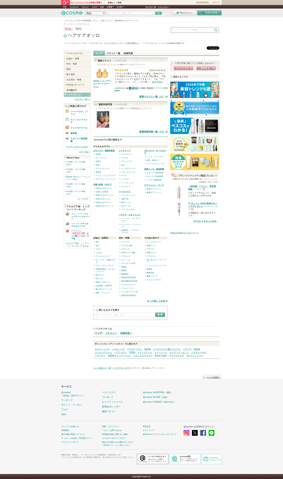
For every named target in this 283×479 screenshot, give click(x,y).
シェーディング (127, 183)
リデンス (187, 349)
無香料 (124, 270)
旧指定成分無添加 (128, 295)
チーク (124, 175)
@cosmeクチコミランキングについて (159, 434)
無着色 (124, 267)
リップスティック (128, 168)
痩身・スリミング (103, 293)
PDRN (132, 352)
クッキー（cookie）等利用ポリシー (77, 438)
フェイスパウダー (128, 209)
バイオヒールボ (198, 352)
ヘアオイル (151, 256)
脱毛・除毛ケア (153, 160)
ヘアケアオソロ (84, 35)
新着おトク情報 (115, 2)
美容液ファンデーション (119, 355)
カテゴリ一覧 (150, 7)
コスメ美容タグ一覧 (102, 368)
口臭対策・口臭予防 (104, 286)
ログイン (216, 2)
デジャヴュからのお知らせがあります (78, 233)
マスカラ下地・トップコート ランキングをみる (77, 244)
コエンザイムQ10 (128, 263)
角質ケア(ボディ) (103, 282)
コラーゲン (125, 242)
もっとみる (83, 198)
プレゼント (107, 397)
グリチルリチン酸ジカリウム (167, 349)
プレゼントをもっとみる (205, 221)
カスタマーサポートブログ (114, 438)
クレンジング (101, 158)
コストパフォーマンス (105, 265)
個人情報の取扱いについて (73, 434)
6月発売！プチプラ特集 (75, 184)
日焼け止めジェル (103, 199)
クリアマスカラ (176, 355)
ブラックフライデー (143, 355)
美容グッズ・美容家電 (154, 169)
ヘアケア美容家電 (154, 180)
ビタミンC (125, 249)
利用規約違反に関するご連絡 (115, 434)
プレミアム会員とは (70, 426)
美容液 (98, 172)
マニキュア (125, 186)
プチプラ (150, 249)
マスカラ (124, 158)
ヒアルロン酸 (126, 245)
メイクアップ (125, 150)
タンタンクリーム (103, 352)
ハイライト (125, 179)
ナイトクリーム (144, 352)
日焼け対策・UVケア (102, 184)
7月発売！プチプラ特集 (75, 169)
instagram (186, 433)
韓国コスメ (151, 253)
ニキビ (98, 249)
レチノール (125, 260)
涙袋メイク (151, 245)
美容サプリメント (154, 189)
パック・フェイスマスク (105, 175)
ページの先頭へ (213, 377)
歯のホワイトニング (104, 289)
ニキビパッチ (118, 349)
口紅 (123, 165)
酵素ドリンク (152, 276)
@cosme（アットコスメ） (154, 368)
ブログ (94, 7)
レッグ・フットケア (155, 157)
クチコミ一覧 (113, 53)
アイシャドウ (126, 161)
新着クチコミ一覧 (152, 96)
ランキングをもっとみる (77, 147)
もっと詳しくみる (156, 301)
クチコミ (111, 333)
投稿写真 (128, 53)
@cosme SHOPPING (157, 392)
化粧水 (98, 161)
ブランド (85, 7)
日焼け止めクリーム (104, 188)
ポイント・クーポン (71, 404)
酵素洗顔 (150, 273)
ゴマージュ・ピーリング (105, 179)
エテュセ (75, 223)
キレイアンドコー (194, 355)
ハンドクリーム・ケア (156, 164)
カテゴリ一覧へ (82, 99)
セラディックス (102, 349)
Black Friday (161, 355)
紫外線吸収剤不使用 (129, 281)
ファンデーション (128, 195)
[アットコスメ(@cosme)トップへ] (72, 14)
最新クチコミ (109, 411)
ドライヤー (100, 355)
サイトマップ (149, 430)
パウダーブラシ (134, 349)
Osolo (96, 87)
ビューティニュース (112, 402)
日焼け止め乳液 (102, 192)
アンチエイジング (103, 256)
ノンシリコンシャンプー (157, 265)
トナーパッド (161, 352)
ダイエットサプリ (154, 280)
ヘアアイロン (120, 352)
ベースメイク (125, 191)
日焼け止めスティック (105, 206)
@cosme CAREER (159, 402)
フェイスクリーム (103, 168)
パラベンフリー (127, 288)
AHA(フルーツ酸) (128, 253)
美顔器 (149, 269)
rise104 (117, 88)
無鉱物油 (124, 274)
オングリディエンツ (179, 352)
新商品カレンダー (111, 406)
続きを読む (157, 82)
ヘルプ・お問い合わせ (112, 430)
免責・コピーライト (111, 426)
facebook (203, 433)
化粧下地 (124, 199)
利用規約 (65, 430)
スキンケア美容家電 (155, 173)
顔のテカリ (100, 275)
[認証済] (133, 88)
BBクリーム (126, 202)
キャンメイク (77, 214)
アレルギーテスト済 (129, 292)
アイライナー (126, 154)
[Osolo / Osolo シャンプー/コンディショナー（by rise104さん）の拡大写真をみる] (103, 126)
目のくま (99, 278)
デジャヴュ (76, 231)
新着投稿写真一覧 (152, 131)
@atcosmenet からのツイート (184, 233)
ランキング (74, 7)
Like (69, 29)
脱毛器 (147, 349)
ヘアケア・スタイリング (129, 215)
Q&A (102, 7)
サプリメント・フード (154, 185)
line (211, 433)
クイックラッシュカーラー (80, 216)
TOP (65, 7)
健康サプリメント (154, 192)
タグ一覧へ (84, 152)
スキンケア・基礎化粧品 (104, 150)
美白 (97, 242)
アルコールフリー (128, 285)
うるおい (99, 253)
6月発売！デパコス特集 (75, 191)
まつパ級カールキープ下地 (80, 236)
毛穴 (97, 245)
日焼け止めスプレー (104, 202)
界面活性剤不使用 (128, 277)
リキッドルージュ (128, 172)
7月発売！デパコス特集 (75, 162)
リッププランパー (154, 242)
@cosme (73, 394)
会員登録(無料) (202, 2)
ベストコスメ (163, 7)
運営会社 (147, 426)
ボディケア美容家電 (155, 176)
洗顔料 (98, 154)
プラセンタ (125, 256)
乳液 (97, 165)
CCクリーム (126, 206)
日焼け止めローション (105, 195)
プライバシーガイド (70, 442)
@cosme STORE (155, 397)
